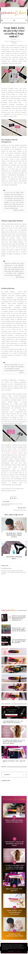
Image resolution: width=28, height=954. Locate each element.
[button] (14, 20)
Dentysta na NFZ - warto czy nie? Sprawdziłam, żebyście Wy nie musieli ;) (19, 629)
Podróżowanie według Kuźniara (20, 510)
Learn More (11, 951)
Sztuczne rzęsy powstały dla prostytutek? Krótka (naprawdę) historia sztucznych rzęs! (19, 618)
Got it (18, 951)
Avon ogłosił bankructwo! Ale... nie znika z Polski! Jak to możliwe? (19, 641)
